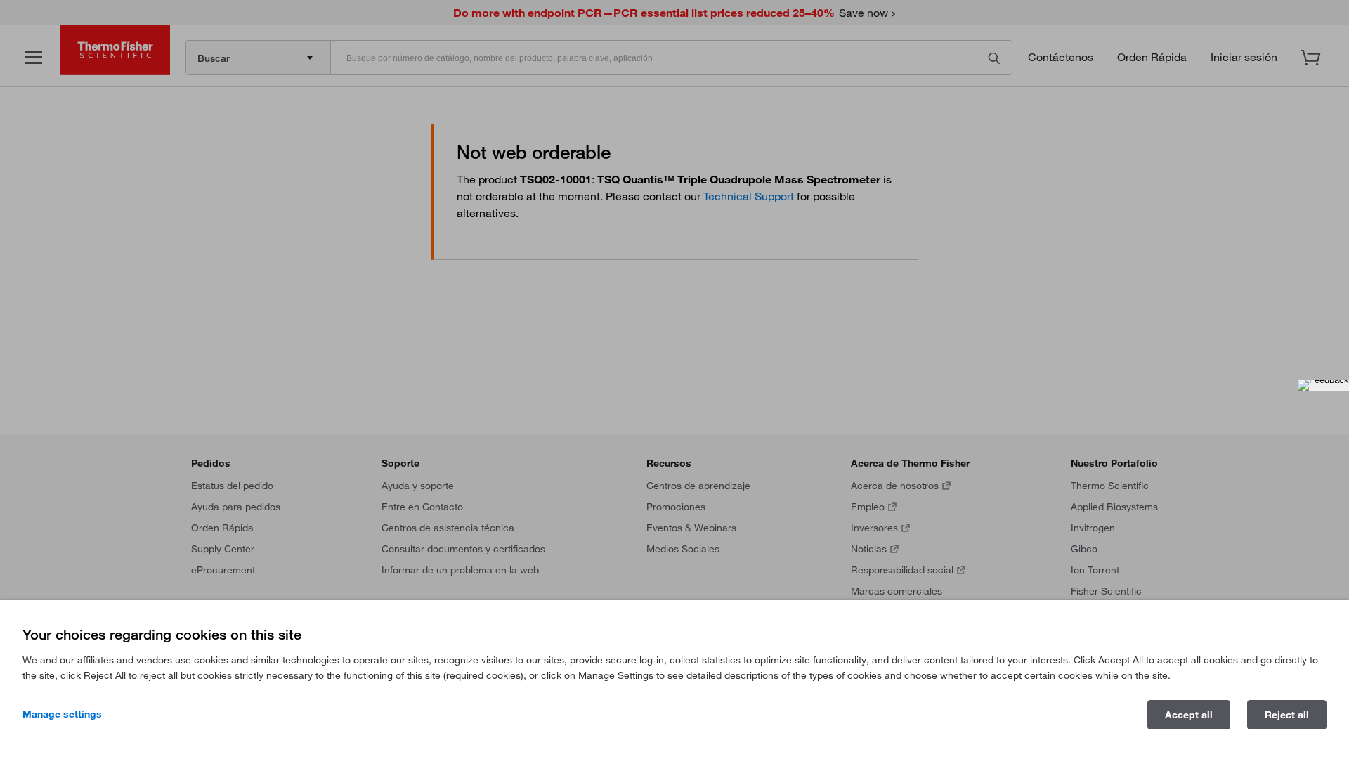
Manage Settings (62, 714)
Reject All (1287, 714)
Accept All (1189, 714)
